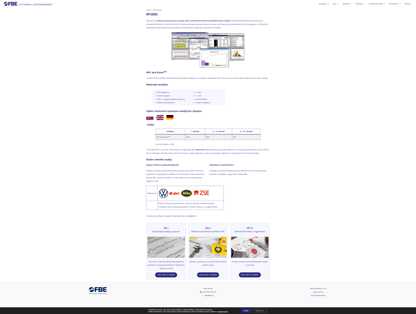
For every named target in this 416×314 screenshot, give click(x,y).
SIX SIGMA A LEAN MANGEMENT (36, 4)
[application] (328, 3)
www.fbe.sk (208, 288)
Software (359, 4)
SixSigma (323, 4)
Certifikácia (394, 4)
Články (407, 4)
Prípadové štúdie (376, 4)
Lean (335, 4)
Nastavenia (260, 311)
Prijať (246, 311)
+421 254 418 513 (209, 292)
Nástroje (346, 4)
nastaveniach (223, 311)
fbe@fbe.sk (192, 216)
